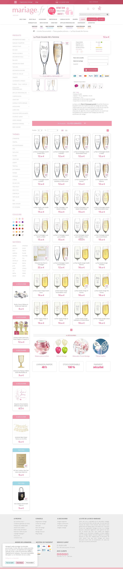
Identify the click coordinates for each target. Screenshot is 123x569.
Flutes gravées (74, 123)
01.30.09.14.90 (62, 545)
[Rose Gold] (16, 235)
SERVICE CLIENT (62, 542)
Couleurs (17, 214)
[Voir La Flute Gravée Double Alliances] (88, 86)
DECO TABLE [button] (22, 19)
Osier (24, 248)
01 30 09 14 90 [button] (64, 2)
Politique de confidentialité (21, 525)
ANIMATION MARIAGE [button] (18, 123)
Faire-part (38, 525)
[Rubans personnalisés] (42, 346)
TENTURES (15, 67)
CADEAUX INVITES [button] (65, 19)
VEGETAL (15, 142)
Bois (14, 251)
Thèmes (16, 134)
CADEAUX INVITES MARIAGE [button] (20, 103)
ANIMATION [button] (91, 23)
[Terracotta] (22, 228)
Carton (15, 253)
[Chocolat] (13, 228)
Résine (24, 261)
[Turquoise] (13, 225)
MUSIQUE (15, 176)
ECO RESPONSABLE (18, 145)
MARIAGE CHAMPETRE (18, 43)
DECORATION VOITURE (19, 70)
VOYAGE (15, 173)
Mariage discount (40, 531)
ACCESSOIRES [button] (42, 19)
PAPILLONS (15, 152)
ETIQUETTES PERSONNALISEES (17, 88)
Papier (24, 251)
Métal (14, 273)
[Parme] (19, 222)
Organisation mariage (41, 521)
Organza (25, 245)
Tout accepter (10, 562)
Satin (23, 266)
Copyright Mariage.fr (19, 533)
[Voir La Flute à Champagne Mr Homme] (82, 86)
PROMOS (101, 19)
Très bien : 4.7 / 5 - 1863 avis (64, 556)
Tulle (24, 271)
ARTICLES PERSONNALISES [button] (67, 23)
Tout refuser (20, 562)
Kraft (14, 268)
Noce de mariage (40, 527)
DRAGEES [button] (15, 77)
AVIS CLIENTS (62, 551)
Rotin (24, 263)
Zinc (23, 276)
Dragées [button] (75, 19)
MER (14, 149)
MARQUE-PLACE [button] (17, 46)
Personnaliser (30, 562)
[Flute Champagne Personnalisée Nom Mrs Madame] (51, 59)
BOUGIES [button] (15, 50)
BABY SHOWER (16, 127)
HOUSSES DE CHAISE (18, 63)
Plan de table (39, 529)
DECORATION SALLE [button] (18, 57)
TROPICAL (15, 166)
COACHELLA (16, 193)
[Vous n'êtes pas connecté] (88, 8)
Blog (36, 2)
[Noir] (19, 235)
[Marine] (16, 225)
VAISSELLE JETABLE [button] (18, 53)
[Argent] (22, 232)
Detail (11, 293)
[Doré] (13, 235)
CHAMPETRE (16, 138)
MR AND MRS (16, 183)
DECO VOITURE (44, 23)
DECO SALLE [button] (32, 19)
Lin (13, 271)
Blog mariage (39, 533)
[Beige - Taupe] (19, 232)
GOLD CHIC (16, 190)
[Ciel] (13, 222)
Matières (17, 242)
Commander (92, 70)
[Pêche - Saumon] (13, 232)
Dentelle (15, 261)
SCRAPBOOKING (17, 96)
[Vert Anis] (19, 225)
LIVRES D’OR (16, 110)
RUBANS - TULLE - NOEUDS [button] (20, 84)
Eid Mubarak (16, 207)
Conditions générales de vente (22, 523)
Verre (24, 273)
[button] (60, 26)
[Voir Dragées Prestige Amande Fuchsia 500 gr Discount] (76, 86)
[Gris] (19, 219)
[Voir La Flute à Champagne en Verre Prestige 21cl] (100, 86)
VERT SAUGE (16, 197)
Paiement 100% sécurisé (20, 531)
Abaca (14, 245)
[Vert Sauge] (22, 225)
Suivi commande (93, 2)
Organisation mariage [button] (26, 2)
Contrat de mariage (41, 523)
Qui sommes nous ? (19, 521)
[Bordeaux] (16, 228)
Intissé (15, 263)
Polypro (24, 256)
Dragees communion (62, 523)
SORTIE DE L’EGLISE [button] (18, 74)
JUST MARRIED (16, 169)
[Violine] (22, 222)
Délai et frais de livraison (20, 529)
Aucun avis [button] (99, 51)
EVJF (14, 200)
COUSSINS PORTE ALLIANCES (20, 113)
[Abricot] (16, 232)
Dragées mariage (61, 527)
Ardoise (15, 248)
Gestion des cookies (19, 527)
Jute (14, 266)
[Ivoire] (16, 219)
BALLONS (15, 60)
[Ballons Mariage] (61, 346)
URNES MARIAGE (17, 120)
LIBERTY (15, 162)
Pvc (23, 258)
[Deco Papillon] (101, 346)
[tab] (21, 39)
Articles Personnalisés (44, 31)
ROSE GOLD (16, 186)
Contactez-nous (18, 537)
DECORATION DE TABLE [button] (19, 39)
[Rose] (22, 219)
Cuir (14, 258)
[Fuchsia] (16, 222)
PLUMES (15, 155)
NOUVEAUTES (92, 19)
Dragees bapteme (62, 521)
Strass (24, 268)
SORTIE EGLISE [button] (53, 19)
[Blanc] (13, 219)
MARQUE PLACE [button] (32, 23)
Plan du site (17, 535)
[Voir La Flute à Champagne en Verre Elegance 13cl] (94, 86)
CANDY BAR (16, 159)
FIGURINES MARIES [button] (18, 117)
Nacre (14, 276)
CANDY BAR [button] (54, 23)
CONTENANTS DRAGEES (19, 81)
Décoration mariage (62, 525)
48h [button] (99, 44)
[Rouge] (19, 228)
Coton (15, 256)
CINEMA (15, 180)
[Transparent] (22, 235)
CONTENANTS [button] (81, 23)
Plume (24, 253)
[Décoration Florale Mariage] (81, 346)
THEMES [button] (83, 19)
